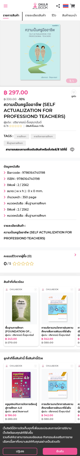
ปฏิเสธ (20, 451)
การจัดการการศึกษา (43, 136)
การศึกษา (21, 136)
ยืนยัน (60, 451)
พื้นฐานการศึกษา (15, 143)
